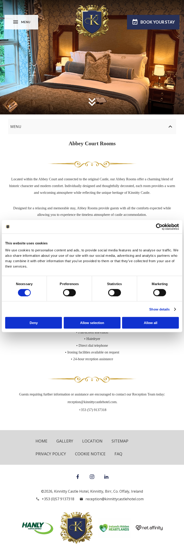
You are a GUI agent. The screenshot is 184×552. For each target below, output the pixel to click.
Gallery (64, 441)
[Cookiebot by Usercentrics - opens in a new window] (159, 226)
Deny (34, 323)
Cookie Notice (90, 453)
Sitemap (120, 441)
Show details (159, 309)
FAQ (118, 453)
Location (92, 441)
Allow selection (92, 323)
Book (157, 22)
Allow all (150, 323)
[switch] (69, 292)
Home (41, 441)
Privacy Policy (50, 453)
